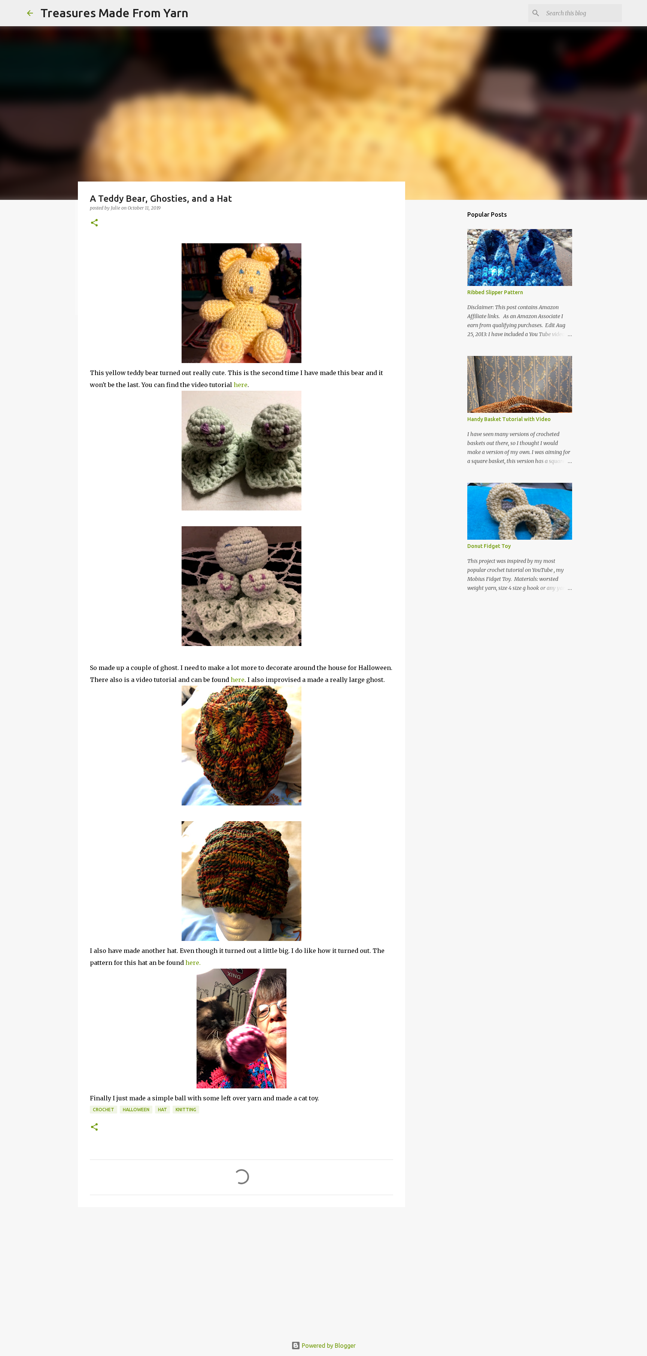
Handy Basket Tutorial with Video (509, 419)
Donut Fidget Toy (489, 546)
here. (193, 962)
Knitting (186, 1109)
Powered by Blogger (328, 1345)
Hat (162, 1109)
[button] (94, 223)
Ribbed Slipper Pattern (495, 292)
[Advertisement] (241, 1270)
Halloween (136, 1109)
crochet (103, 1109)
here (240, 384)
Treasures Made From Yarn (114, 12)
